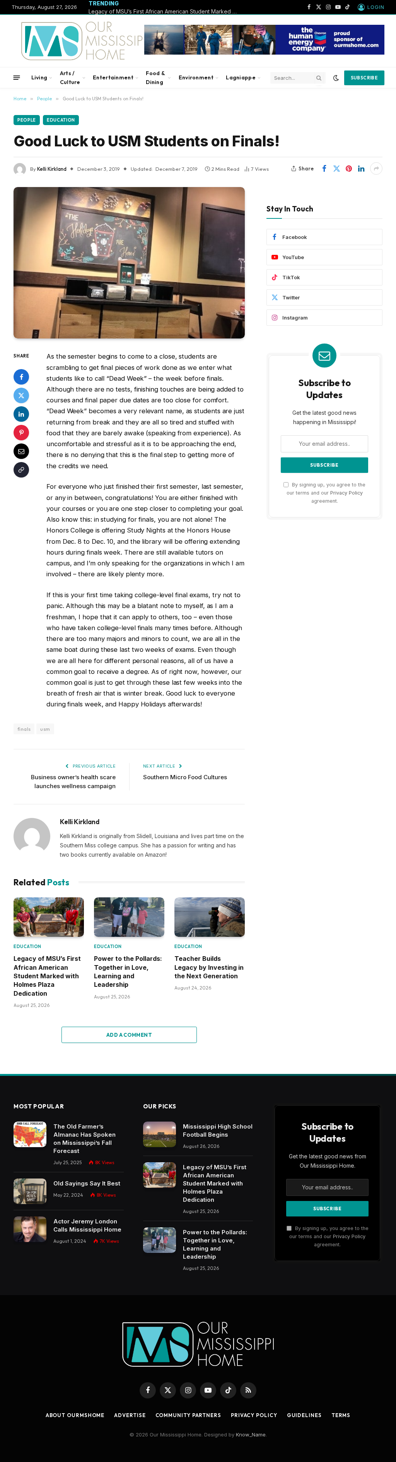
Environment (196, 77)
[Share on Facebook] (324, 168)
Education (61, 120)
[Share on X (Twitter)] (336, 168)
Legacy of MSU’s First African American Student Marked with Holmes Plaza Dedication (166, 11)
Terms (341, 1415)
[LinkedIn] (21, 414)
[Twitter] (21, 395)
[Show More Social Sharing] (376, 168)
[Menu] (17, 77)
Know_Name (251, 1434)
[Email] (21, 451)
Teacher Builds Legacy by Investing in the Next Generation (209, 967)
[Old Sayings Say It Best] (30, 1191)
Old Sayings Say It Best (86, 1183)
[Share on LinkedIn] (361, 168)
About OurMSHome (75, 1415)
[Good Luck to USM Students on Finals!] (129, 262)
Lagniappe (241, 77)
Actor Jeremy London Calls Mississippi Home (87, 1225)
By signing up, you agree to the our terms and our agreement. (326, 493)
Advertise (129, 1415)
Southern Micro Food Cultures (185, 777)
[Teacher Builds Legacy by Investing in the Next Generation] (209, 917)
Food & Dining (155, 77)
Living (39, 77)
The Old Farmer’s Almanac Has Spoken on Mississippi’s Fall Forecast (84, 1138)
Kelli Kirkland (52, 169)
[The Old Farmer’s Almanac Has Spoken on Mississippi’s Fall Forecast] (30, 1134)
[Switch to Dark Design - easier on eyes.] (336, 78)
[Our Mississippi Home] (86, 41)
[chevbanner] (264, 53)
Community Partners (188, 1415)
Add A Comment (129, 1035)
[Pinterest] (21, 432)
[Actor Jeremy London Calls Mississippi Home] (30, 1229)
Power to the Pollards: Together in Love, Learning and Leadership (128, 971)
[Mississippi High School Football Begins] (159, 1134)
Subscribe (364, 78)
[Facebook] (21, 377)
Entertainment (113, 77)
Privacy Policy (346, 493)
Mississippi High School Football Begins (218, 1130)
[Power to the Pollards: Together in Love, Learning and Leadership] (129, 917)
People (26, 120)
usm (45, 729)
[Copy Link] (21, 470)
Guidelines (304, 1415)
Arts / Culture (70, 77)
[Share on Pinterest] (349, 168)
